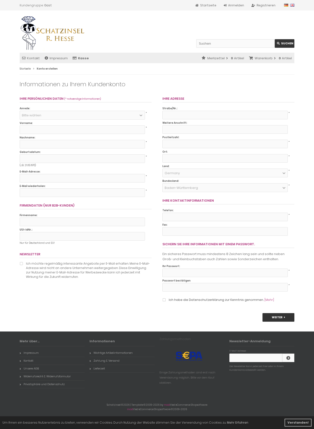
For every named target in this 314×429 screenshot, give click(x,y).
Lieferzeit (99, 368)
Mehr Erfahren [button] (237, 422)
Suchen (284, 43)
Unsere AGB (31, 368)
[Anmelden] (288, 358)
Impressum (59, 58)
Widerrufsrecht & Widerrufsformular (47, 376)
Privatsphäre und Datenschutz (44, 384)
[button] (82, 115)
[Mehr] (269, 300)
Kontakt (33, 58)
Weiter (278, 317)
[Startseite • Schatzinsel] (52, 33)
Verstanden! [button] (298, 422)
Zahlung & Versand (106, 361)
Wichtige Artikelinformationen (113, 353)
